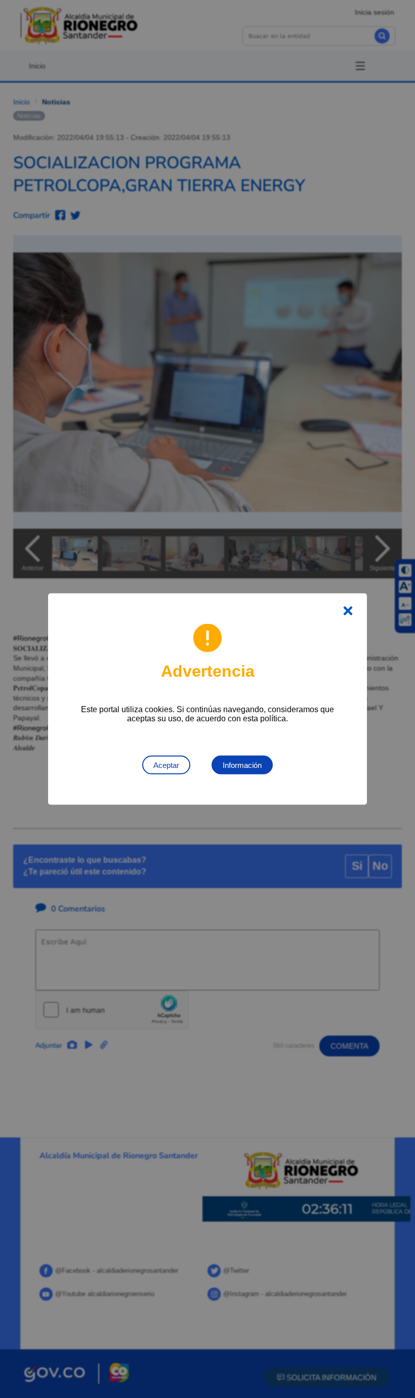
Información (242, 765)
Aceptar (166, 765)
